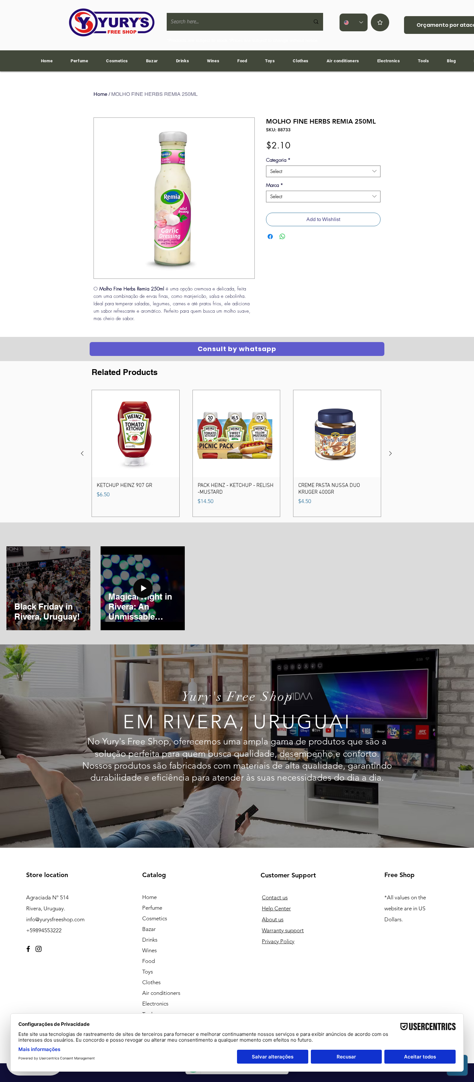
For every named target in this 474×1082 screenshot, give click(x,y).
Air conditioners (161, 993)
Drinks (149, 939)
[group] (236, 453)
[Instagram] (39, 949)
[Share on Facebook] (270, 236)
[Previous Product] (82, 453)
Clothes (151, 982)
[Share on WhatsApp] (282, 236)
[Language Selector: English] (354, 22)
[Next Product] (390, 453)
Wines (149, 950)
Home (100, 94)
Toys (147, 971)
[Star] (380, 22)
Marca (274, 185)
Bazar (149, 929)
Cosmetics (154, 918)
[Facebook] (28, 949)
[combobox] (323, 171)
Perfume (152, 908)
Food (148, 961)
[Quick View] (135, 434)
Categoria (278, 160)
